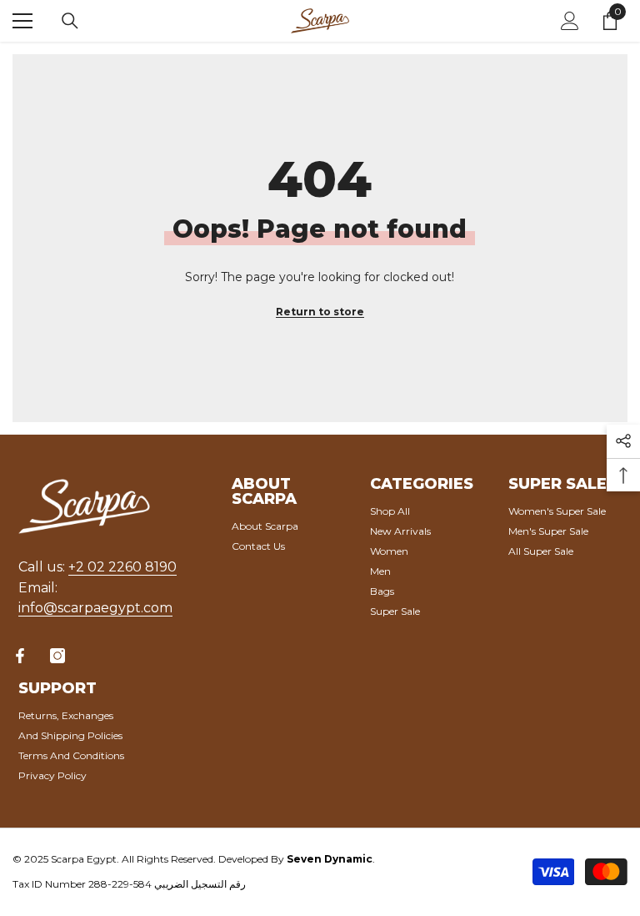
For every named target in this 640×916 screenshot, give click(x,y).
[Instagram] (57, 655)
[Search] (70, 21)
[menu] (22, 21)
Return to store (320, 311)
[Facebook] (20, 655)
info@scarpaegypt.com (95, 608)
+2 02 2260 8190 (122, 567)
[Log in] (570, 21)
